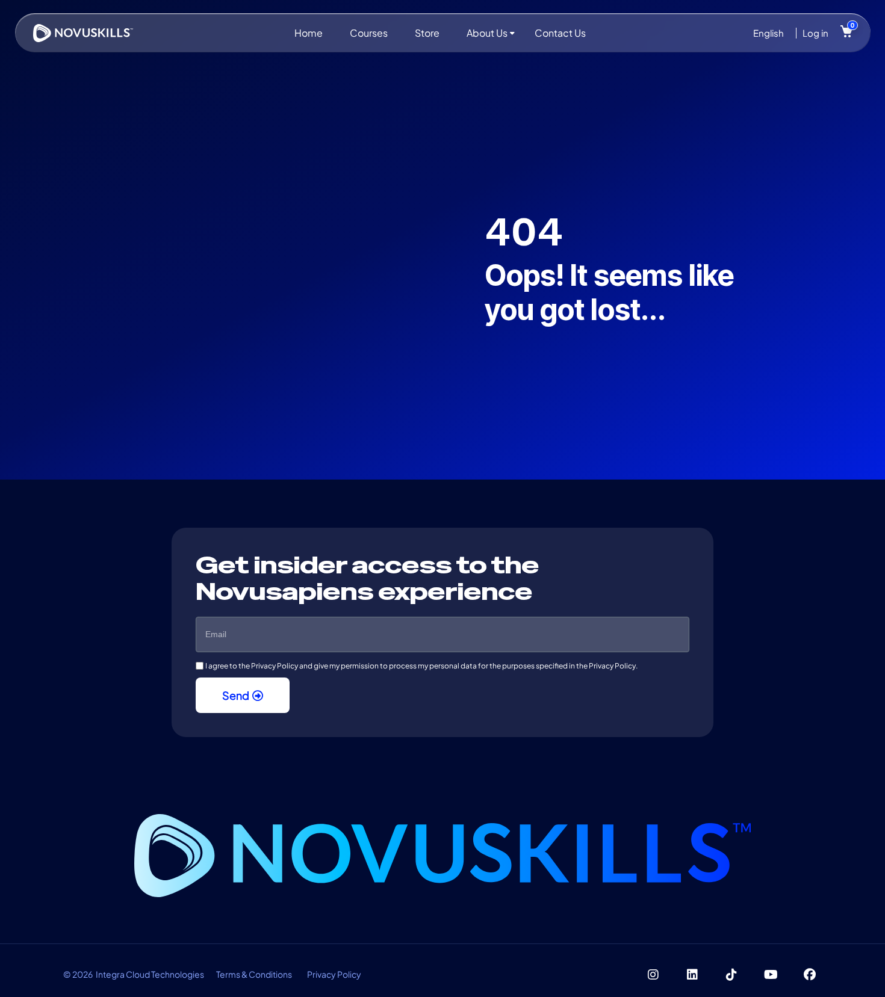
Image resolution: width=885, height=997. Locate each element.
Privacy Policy (334, 974)
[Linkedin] (692, 975)
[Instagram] (653, 975)
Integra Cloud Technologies (150, 974)
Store (427, 32)
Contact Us (560, 32)
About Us (487, 32)
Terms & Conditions (254, 974)
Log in (815, 33)
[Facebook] (810, 975)
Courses (369, 32)
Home (308, 32)
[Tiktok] (731, 975)
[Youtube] (771, 975)
